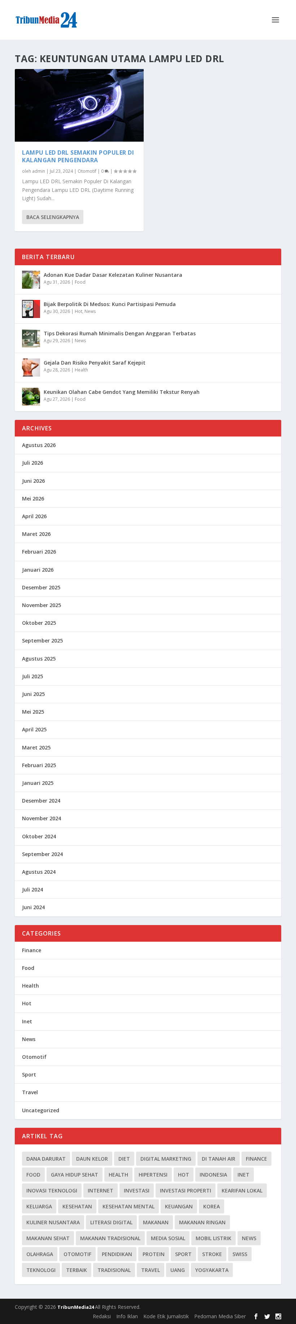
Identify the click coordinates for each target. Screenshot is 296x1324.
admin (38, 171)
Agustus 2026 (39, 445)
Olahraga (39, 1254)
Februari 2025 (39, 765)
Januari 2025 (37, 782)
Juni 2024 (33, 907)
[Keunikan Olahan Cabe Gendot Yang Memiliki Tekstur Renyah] (31, 397)
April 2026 (34, 516)
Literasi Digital (111, 1222)
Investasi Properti (185, 1190)
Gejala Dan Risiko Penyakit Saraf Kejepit (94, 362)
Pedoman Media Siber (220, 1316)
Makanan (156, 1222)
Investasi (136, 1190)
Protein (154, 1254)
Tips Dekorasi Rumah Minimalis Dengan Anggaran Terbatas (120, 333)
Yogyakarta (211, 1270)
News (90, 311)
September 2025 (42, 640)
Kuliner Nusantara (53, 1222)
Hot (78, 311)
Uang (177, 1270)
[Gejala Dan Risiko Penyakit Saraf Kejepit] (31, 367)
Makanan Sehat (48, 1238)
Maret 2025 (36, 747)
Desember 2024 (41, 800)
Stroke (212, 1254)
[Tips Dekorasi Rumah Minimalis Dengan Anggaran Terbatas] (31, 338)
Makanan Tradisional (110, 1238)
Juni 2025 (33, 694)
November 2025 (41, 605)
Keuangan (179, 1206)
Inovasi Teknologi (51, 1190)
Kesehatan (77, 1206)
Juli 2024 (32, 889)
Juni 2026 (33, 480)
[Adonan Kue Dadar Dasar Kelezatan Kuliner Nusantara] (31, 280)
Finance (31, 950)
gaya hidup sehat (74, 1174)
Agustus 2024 (39, 871)
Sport (29, 1074)
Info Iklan (127, 1316)
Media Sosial (168, 1238)
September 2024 (42, 854)
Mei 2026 (33, 498)
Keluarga (39, 1206)
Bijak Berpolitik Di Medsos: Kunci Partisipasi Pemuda (110, 304)
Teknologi (41, 1270)
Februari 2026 (39, 551)
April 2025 (34, 729)
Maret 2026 (36, 533)
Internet (100, 1190)
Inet (27, 1021)
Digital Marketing (165, 1158)
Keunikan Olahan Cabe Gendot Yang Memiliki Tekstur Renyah (122, 391)
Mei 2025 (33, 711)
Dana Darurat (46, 1158)
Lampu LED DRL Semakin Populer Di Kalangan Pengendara (78, 156)
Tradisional (114, 1270)
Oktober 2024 (39, 836)
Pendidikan (117, 1254)
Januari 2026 (37, 569)
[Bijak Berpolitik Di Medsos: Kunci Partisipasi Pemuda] (31, 309)
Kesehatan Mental (128, 1206)
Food (80, 282)
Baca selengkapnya (52, 217)
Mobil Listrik (213, 1238)
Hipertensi (153, 1174)
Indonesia (213, 1174)
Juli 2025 (32, 676)
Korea (211, 1206)
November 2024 (41, 818)
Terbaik (76, 1270)
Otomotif (87, 171)
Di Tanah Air (218, 1158)
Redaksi (102, 1316)
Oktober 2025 (39, 622)
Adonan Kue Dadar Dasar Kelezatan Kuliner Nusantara (113, 274)
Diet (124, 1158)
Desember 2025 (41, 587)
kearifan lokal (242, 1190)
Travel (30, 1092)
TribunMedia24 (76, 1307)
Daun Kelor (92, 1158)
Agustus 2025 (39, 658)
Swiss (239, 1254)
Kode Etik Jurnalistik (166, 1316)
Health (81, 370)
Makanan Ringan (202, 1222)
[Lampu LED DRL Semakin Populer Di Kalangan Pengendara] (79, 105)
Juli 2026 (32, 462)
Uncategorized (40, 1110)
